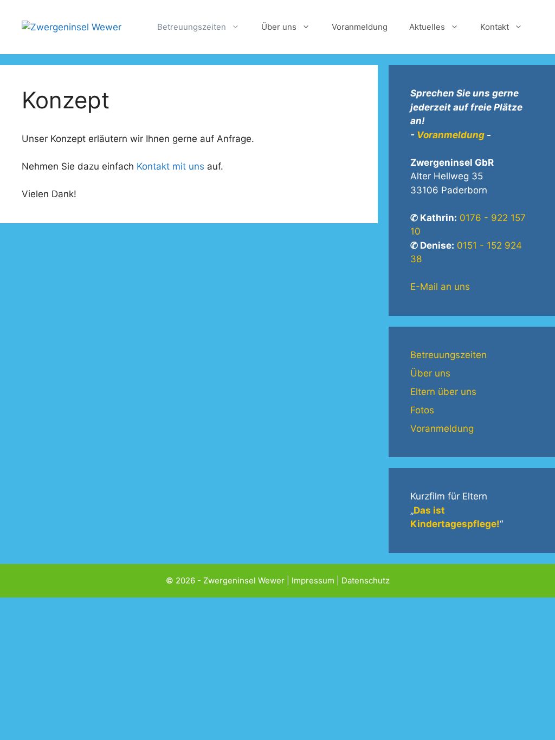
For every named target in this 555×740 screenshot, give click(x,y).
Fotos (422, 410)
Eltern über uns (443, 391)
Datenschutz (365, 580)
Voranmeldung (360, 27)
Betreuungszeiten (191, 27)
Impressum (313, 580)
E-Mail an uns (440, 286)
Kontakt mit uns (170, 166)
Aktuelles (427, 27)
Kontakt (494, 27)
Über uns (278, 27)
